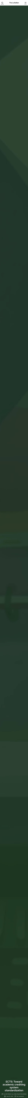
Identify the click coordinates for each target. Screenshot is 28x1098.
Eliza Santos (23, 1094)
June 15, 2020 (9, 1096)
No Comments (20, 1096)
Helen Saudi (17, 1094)
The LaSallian (14, 2)
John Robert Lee (9, 1094)
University (14, 1078)
